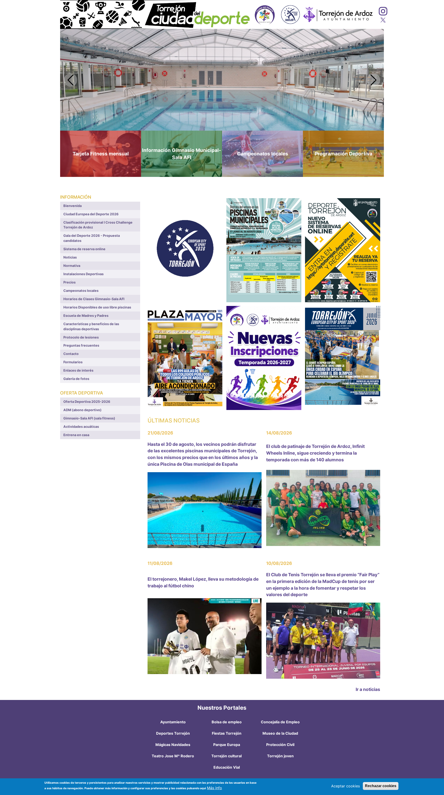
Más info (214, 788)
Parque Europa (226, 744)
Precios (69, 282)
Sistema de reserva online (84, 249)
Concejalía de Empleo (280, 722)
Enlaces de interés (78, 370)
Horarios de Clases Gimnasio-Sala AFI (93, 299)
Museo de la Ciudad (280, 733)
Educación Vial (226, 767)
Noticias (70, 257)
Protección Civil (280, 744)
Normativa (71, 266)
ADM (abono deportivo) (82, 410)
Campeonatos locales (81, 291)
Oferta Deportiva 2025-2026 (86, 402)
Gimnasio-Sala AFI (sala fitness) (89, 418)
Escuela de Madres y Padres (85, 315)
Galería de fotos (76, 379)
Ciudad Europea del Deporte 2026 (91, 214)
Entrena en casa (76, 435)
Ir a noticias (368, 689)
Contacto (71, 354)
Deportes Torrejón (173, 733)
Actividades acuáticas (81, 426)
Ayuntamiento (173, 722)
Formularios (73, 362)
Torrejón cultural (226, 756)
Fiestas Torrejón (226, 733)
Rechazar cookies (380, 786)
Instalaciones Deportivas (83, 274)
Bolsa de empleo (227, 722)
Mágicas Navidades (172, 744)
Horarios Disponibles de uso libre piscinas (97, 307)
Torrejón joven (280, 756)
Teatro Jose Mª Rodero (173, 756)
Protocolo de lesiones (81, 337)
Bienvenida (72, 206)
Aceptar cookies (345, 786)
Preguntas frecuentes (81, 345)
